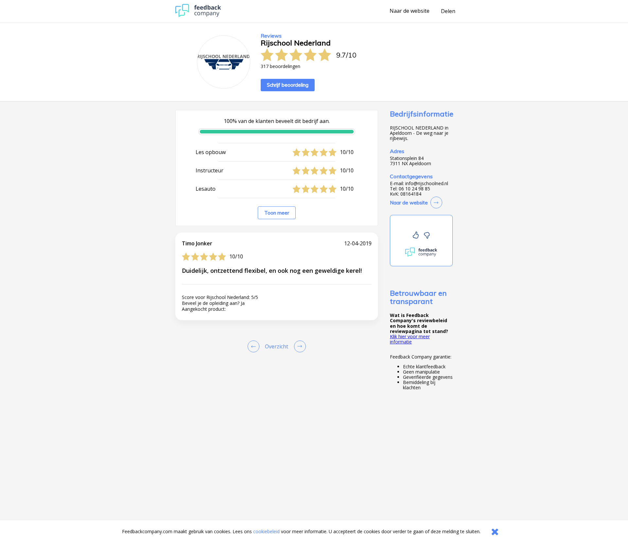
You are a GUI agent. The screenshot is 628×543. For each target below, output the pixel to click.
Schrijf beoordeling (287, 85)
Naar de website (409, 11)
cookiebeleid (266, 531)
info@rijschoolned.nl (426, 183)
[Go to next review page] (298, 346)
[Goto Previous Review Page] (255, 346)
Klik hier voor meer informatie (410, 339)
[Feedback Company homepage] (198, 15)
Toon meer (276, 213)
